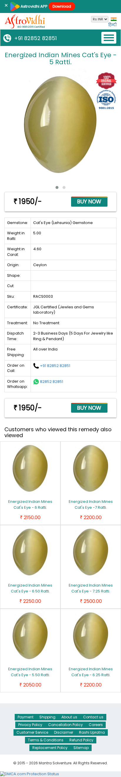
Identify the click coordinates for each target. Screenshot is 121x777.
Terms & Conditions (45, 740)
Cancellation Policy (65, 724)
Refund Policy (81, 740)
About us (69, 717)
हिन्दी (112, 25)
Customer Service (32, 732)
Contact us (93, 717)
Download (62, 6)
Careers (96, 724)
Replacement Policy (50, 747)
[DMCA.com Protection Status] (29, 774)
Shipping (47, 717)
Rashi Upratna (92, 732)
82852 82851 (51, 381)
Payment (25, 717)
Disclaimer (63, 732)
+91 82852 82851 (34, 38)
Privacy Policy (30, 724)
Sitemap (81, 747)
